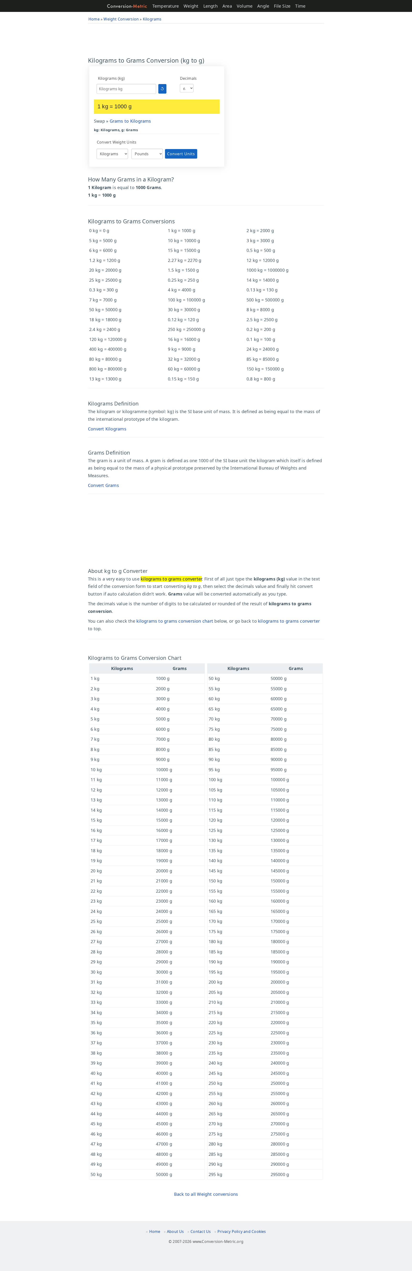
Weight (191, 6)
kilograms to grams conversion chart (174, 621)
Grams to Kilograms (130, 121)
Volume (244, 6)
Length (210, 6)
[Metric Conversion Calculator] (127, 6)
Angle (263, 6)
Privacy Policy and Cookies (241, 1231)
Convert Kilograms (107, 429)
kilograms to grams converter (289, 621)
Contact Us (201, 1231)
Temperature (165, 6)
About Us (175, 1231)
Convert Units (181, 153)
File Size (282, 6)
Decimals (188, 78)
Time (300, 6)
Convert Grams (103, 485)
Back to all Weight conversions (206, 1194)
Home (154, 1231)
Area (227, 6)
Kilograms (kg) (111, 78)
